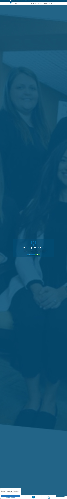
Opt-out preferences (8, 497)
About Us (35, 3)
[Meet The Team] (49, 497)
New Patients (40, 3)
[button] (19, 489)
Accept (11, 495)
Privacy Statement (13, 497)
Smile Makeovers (46, 3)
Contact (54, 3)
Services (50, 3)
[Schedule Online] (33, 497)
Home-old (32, 3)
